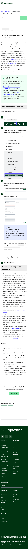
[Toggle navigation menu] (25, 3)
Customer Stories (3, 501)
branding (13, 59)
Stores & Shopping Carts (15, 454)
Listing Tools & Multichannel (16, 463)
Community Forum (4, 508)
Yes (4, 407)
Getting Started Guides (9, 14)
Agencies (15, 447)
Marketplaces (16, 459)
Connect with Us (16, 500)
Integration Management (4, 481)
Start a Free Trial (15, 495)
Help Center (4, 505)
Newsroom (4, 494)
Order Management (4, 455)
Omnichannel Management (4, 451)
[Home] (7, 3)
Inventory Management (4, 460)
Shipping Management (4, 446)
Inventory (15, 338)
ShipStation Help (5, 11)
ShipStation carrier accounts (11, 87)
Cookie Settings (19, 544)
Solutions (4, 441)
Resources (4, 490)
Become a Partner (15, 472)
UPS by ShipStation (10, 89)
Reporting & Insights (4, 477)
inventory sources (11, 63)
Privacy (7, 544)
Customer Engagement (4, 469)
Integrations (16, 441)
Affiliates (3, 524)
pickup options (16, 328)
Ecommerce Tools (16, 467)
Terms (3, 544)
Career (2, 518)
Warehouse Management (4, 464)
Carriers (15, 450)
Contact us (14, 393)
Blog (2, 497)
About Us (4, 514)
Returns (3, 473)
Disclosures (12, 544)
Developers (4, 521)
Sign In (14, 504)
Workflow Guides (16, 11)
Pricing (15, 490)
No (11, 407)
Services (3, 485)
